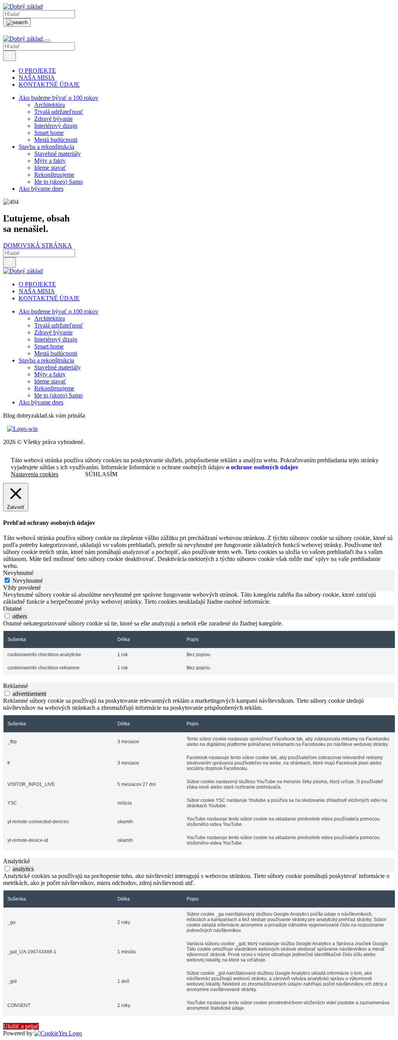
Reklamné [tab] (15, 686)
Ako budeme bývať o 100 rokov (58, 97)
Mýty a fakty (50, 160)
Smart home (49, 132)
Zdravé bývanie (53, 118)
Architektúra (49, 104)
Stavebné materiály (57, 153)
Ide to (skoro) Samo (58, 181)
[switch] (7, 615)
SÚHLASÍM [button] (101, 474)
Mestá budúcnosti (55, 139)
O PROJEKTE (37, 70)
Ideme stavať (50, 167)
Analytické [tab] (16, 861)
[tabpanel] (199, 598)
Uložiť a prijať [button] (21, 1026)
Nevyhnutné (27, 580)
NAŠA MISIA (37, 77)
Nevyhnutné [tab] (18, 573)
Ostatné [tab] (12, 608)
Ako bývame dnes (41, 188)
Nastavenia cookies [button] (34, 474)
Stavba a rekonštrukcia (46, 146)
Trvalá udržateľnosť (58, 111)
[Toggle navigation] (47, 41)
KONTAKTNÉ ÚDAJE (49, 84)
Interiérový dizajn (55, 125)
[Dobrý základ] (23, 6)
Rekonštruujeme (54, 174)
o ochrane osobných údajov (262, 467)
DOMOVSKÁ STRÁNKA (37, 245)
